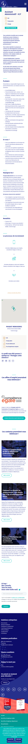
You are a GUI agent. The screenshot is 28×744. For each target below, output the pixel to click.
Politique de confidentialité (14, 741)
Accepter (10, 739)
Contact (5, 682)
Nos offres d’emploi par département (9, 721)
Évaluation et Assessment (7, 626)
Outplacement (4, 631)
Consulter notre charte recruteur (14, 418)
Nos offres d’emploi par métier (8, 718)
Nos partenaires (4, 724)
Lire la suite (6, 475)
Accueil (2, 715)
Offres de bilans (5, 629)
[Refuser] (27, 727)
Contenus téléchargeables (7, 666)
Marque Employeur (5, 624)
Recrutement (4, 623)
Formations (4, 633)
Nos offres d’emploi (5, 655)
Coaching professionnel (6, 628)
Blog (2, 665)
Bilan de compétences (6, 641)
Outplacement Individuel (7, 645)
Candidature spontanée (6, 657)
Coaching (3, 643)
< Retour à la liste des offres (14, 292)
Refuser (18, 739)
